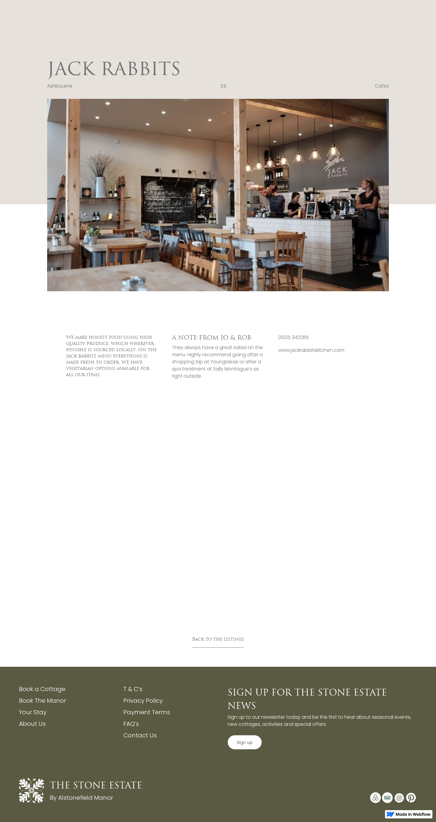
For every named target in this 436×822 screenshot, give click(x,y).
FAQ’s (131, 724)
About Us (32, 724)
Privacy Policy (143, 700)
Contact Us (140, 735)
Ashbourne (59, 86)
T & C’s (132, 689)
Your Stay (33, 712)
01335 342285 (293, 337)
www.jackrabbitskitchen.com (311, 350)
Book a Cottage (42, 689)
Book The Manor (42, 700)
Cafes (382, 86)
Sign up (245, 742)
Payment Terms (146, 712)
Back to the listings (218, 639)
